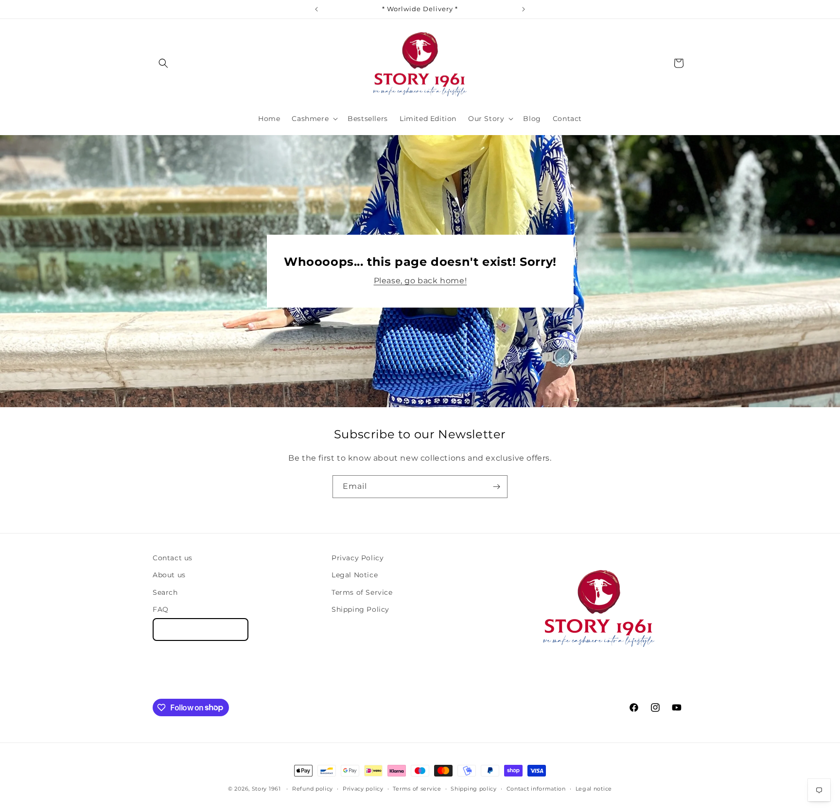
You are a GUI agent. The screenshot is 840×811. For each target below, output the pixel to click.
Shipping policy (474, 788)
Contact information (536, 788)
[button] (163, 63)
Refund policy (312, 788)
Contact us (172, 557)
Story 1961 (266, 788)
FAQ (161, 608)
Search (165, 591)
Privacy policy (363, 788)
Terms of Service (362, 591)
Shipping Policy (360, 608)
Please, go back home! (420, 280)
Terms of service (417, 788)
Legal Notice (355, 574)
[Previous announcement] (316, 9)
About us (169, 574)
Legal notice (594, 788)
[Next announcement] (523, 9)
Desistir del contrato (200, 629)
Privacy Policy (358, 557)
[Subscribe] (496, 486)
